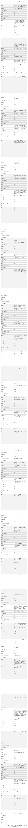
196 (19, 825)
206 (18, 826)
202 (11, 826)
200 (26, 825)
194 (15, 825)
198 (22, 825)
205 (16, 826)
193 (14, 825)
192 (12, 825)
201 (9, 826)
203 (13, 826)
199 (24, 825)
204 (15, 826)
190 (8, 825)
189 (6, 825)
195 (17, 825)
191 (10, 825)
